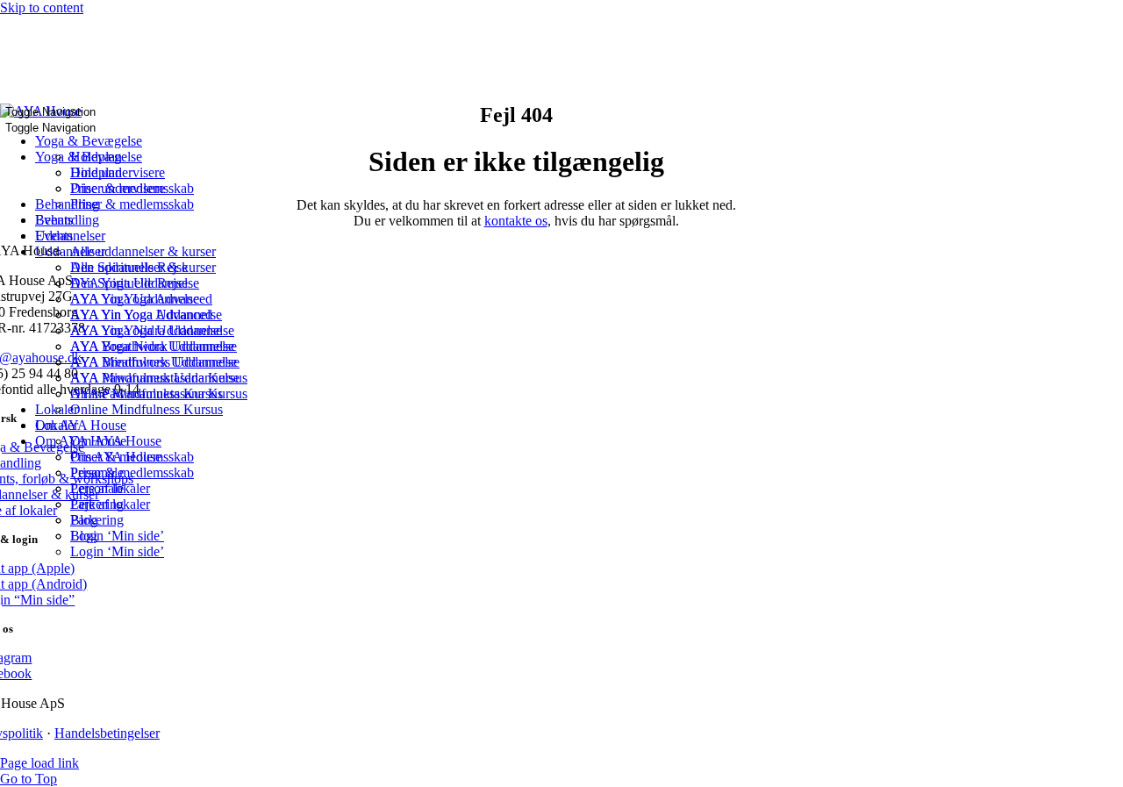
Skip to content (41, 7)
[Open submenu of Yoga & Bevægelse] (147, 146)
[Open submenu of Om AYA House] (131, 430)
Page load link (39, 762)
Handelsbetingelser (107, 733)
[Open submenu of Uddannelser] (110, 240)
